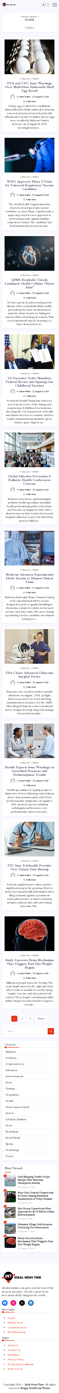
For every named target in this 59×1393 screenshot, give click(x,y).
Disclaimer (14, 1354)
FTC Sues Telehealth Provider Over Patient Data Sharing (30, 867)
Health (9, 1100)
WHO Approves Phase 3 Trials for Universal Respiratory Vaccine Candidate (29, 185)
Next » (41, 1018)
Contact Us (14, 1350)
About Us (13, 1345)
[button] (46, 4)
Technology (12, 1150)
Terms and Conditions (21, 1364)
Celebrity (11, 1057)
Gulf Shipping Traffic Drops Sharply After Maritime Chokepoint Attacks (34, 1180)
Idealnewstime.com (13, 1287)
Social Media (13, 1137)
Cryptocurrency (15, 1064)
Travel (9, 1156)
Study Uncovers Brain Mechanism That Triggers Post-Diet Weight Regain (29, 964)
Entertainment (14, 1076)
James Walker (25, 97)
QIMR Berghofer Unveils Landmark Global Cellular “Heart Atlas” (29, 283)
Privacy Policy (16, 1359)
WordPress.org (16, 1332)
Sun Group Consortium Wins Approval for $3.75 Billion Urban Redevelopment (36, 1211)
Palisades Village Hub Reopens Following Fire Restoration (35, 1226)
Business (11, 1051)
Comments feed (17, 1327)
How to (10, 1113)
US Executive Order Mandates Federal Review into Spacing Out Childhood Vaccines (29, 382)
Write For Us (15, 1368)
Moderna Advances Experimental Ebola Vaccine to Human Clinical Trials (29, 578)
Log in (11, 1317)
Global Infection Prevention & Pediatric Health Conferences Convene (29, 480)
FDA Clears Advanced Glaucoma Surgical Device (29, 675)
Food (8, 1082)
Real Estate (12, 1131)
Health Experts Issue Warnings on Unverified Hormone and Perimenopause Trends (29, 771)
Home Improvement (17, 1107)
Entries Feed (15, 1322)
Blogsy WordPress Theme (35, 1388)
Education (11, 1070)
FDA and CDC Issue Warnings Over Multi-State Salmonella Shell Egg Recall (29, 87)
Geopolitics (12, 1094)
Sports (9, 1143)
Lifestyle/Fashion (16, 1119)
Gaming (10, 1088)
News (9, 1125)
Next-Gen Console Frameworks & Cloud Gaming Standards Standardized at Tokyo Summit (35, 1195)
